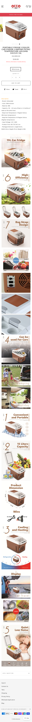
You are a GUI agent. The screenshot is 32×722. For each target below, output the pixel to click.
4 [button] (16, 44)
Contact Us (5, 686)
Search (4, 683)
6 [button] (19, 44)
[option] (16, 15)
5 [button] (18, 44)
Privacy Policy (6, 696)
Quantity (16, 73)
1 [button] (12, 44)
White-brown (15, 69)
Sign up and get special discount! (14, 709)
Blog (3, 703)
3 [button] (15, 44)
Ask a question (8, 673)
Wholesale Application (8, 700)
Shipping (4, 693)
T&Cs (3, 690)
